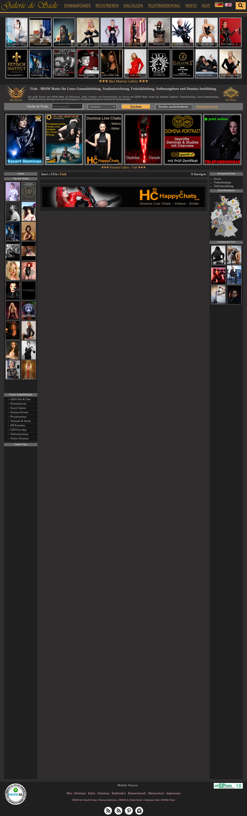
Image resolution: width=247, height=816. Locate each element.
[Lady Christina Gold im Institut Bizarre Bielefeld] (87, 32)
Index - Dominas (99, 793)
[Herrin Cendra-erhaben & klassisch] (13, 358)
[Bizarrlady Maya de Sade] (13, 299)
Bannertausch (137, 793)
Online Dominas (19, 438)
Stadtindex (119, 793)
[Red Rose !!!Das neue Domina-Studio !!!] (13, 339)
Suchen (136, 106)
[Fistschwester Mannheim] (40, 32)
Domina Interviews (108, 800)
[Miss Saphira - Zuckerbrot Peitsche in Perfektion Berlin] (230, 32)
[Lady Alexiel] (28, 358)
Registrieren (107, 5)
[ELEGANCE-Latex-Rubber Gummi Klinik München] (182, 64)
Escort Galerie (18, 407)
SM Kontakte (17, 425)
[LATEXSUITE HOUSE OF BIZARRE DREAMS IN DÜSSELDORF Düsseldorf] (64, 64)
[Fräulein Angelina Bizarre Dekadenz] (234, 264)
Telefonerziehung (164, 5)
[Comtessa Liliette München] (64, 32)
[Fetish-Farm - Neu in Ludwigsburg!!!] (13, 239)
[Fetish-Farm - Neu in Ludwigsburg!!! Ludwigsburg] (40, 64)
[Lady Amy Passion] (28, 279)
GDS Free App (18, 429)
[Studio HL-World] (218, 283)
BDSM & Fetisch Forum (84, 800)
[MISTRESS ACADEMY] (28, 299)
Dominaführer (77, 5)
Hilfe (206, 5)
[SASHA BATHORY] (13, 220)
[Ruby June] (28, 378)
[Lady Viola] (234, 283)
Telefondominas (19, 434)
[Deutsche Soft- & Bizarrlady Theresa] (13, 319)
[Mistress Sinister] (13, 200)
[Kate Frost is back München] (230, 64)
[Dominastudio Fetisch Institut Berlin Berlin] (16, 64)
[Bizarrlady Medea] (28, 239)
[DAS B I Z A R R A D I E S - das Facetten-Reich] (28, 319)
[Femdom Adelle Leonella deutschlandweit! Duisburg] (206, 64)
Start (44, 174)
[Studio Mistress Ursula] (13, 279)
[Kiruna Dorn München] (159, 32)
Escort (217, 179)
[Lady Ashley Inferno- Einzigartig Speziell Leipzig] (111, 64)
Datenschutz (156, 793)
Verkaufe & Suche (20, 420)
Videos (191, 5)
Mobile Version (127, 785)
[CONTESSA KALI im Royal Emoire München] (182, 32)
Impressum (173, 793)
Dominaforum (18, 403)
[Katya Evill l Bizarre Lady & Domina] (28, 339)
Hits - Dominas (76, 793)
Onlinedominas (222, 182)
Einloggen (133, 5)
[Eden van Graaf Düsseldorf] (206, 32)
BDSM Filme (168, 800)
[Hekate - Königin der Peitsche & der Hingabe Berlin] (87, 64)
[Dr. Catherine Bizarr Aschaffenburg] (16, 32)
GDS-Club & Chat (20, 399)
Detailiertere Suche (207, 106)
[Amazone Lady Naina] (234, 303)
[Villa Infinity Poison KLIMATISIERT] (28, 200)
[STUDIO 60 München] (159, 64)
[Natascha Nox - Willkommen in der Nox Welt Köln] (111, 32)
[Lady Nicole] (218, 264)
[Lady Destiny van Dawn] (218, 303)
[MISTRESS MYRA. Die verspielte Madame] (28, 220)
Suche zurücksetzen (173, 106)
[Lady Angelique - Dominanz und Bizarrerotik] (13, 378)
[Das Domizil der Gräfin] (13, 259)
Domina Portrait (19, 412)
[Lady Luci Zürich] (135, 64)
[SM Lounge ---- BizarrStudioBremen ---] (28, 259)
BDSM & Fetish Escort (130, 800)
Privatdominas (18, 416)
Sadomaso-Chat (151, 800)
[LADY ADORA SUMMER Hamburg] (135, 32)
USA (54, 174)
